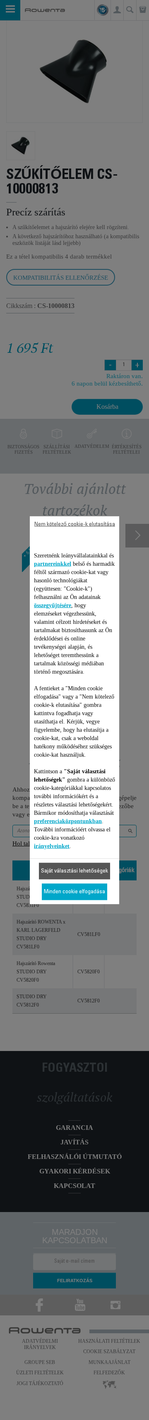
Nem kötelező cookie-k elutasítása (74, 524)
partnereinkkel (52, 563)
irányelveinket (52, 846)
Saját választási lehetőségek (74, 871)
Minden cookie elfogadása (74, 892)
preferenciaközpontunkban (68, 821)
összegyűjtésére (52, 605)
